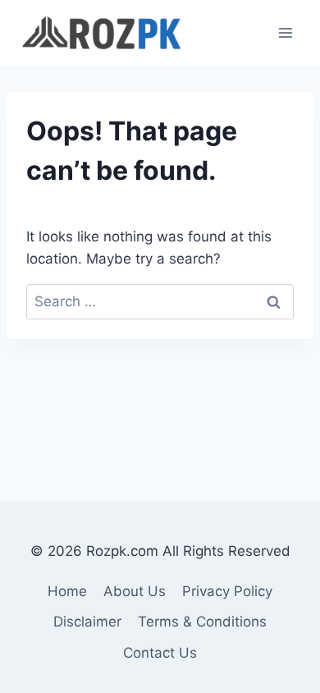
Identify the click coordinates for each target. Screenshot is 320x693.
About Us (134, 591)
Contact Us (160, 653)
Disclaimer (87, 621)
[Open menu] (285, 32)
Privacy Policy (227, 591)
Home (67, 591)
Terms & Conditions (202, 621)
